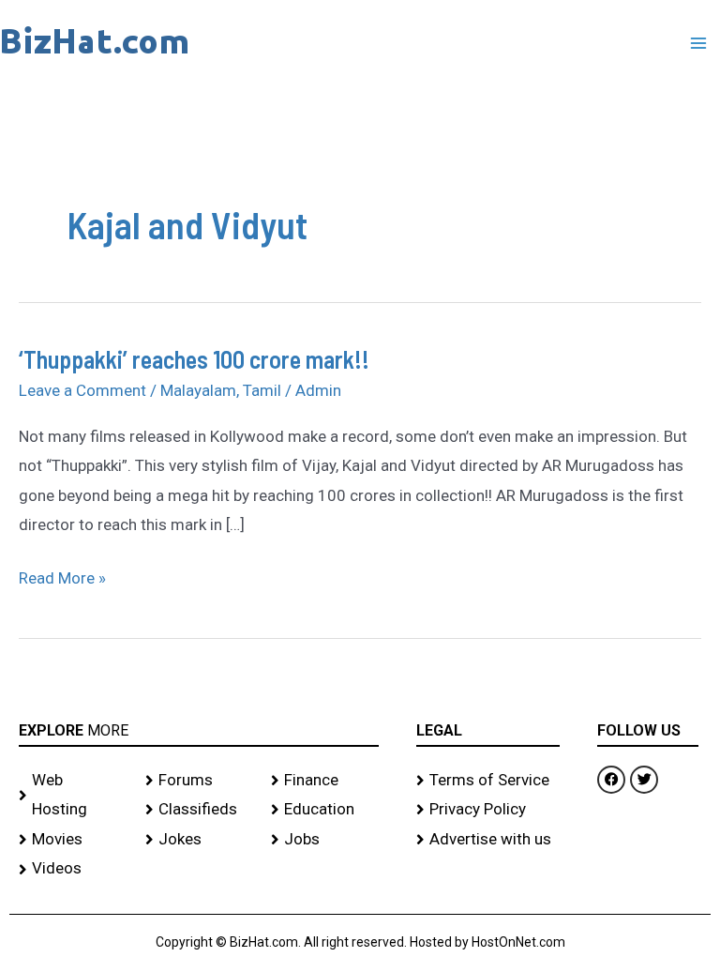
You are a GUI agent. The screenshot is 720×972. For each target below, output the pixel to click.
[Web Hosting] (73, 795)
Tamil (262, 390)
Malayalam (198, 390)
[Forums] (199, 781)
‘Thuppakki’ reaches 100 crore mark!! (194, 358)
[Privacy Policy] (488, 810)
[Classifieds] (199, 810)
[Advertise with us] (488, 840)
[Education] (325, 810)
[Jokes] (199, 840)
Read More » (62, 575)
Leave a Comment (82, 390)
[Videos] (73, 869)
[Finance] (325, 781)
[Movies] (73, 840)
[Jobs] (325, 840)
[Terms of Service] (488, 781)
